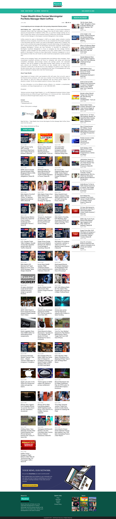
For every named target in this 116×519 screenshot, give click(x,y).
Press (58, 497)
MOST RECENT (29, 11)
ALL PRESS (37, 11)
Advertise (58, 499)
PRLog (43, 29)
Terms (58, 502)
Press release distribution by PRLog (30, 126)
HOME (22, 11)
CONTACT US (44, 11)
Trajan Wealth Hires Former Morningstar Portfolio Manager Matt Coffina (48, 121)
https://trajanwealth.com (36, 86)
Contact (58, 501)
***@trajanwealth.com (26, 103)
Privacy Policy (58, 504)
